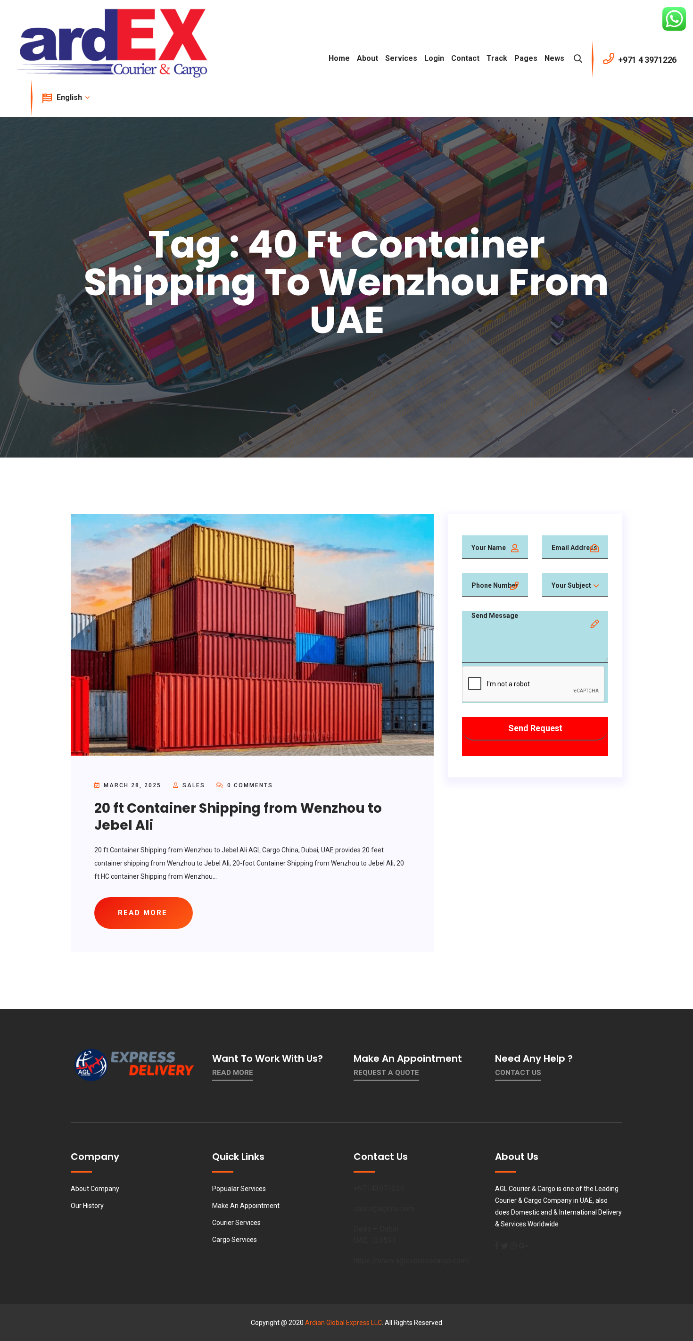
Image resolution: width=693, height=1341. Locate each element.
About (367, 58)
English (70, 97)
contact (465, 58)
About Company (95, 1188)
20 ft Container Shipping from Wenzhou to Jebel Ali (238, 816)
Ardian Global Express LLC (343, 1322)
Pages (525, 58)
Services (401, 58)
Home (339, 58)
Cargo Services (234, 1239)
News (554, 58)
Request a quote (386, 1072)
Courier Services (236, 1222)
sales (193, 785)
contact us (518, 1072)
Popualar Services (239, 1188)
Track (497, 58)
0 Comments (249, 785)
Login (434, 58)
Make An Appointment (246, 1205)
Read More (232, 1072)
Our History (87, 1205)
